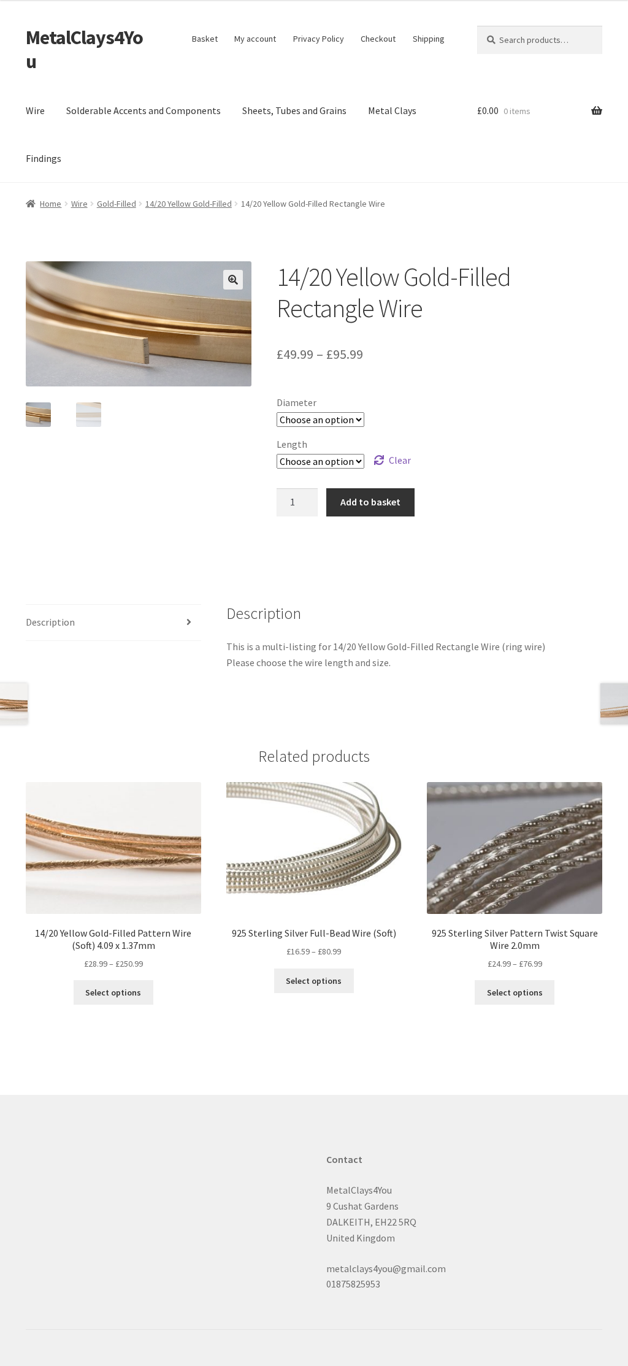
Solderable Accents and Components (143, 110)
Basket (205, 38)
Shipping (429, 38)
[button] (233, 280)
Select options (113, 992)
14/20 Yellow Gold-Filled (188, 203)
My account (255, 38)
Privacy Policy (318, 38)
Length (292, 444)
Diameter (296, 402)
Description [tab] (50, 622)
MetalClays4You (84, 49)
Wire (35, 110)
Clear (400, 460)
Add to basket (370, 502)
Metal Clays (392, 110)
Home (50, 203)
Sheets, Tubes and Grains (294, 110)
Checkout (378, 38)
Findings (43, 158)
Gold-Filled (116, 203)
